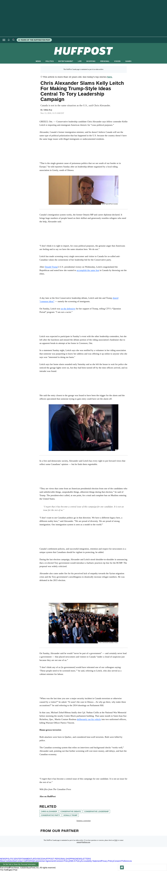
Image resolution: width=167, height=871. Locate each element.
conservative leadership (96, 811)
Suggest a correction (84, 821)
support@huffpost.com (83, 842)
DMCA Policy (75, 861)
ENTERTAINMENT (65, 61)
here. (109, 77)
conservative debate (70, 811)
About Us (4, 861)
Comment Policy (62, 861)
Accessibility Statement (91, 861)
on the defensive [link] (68, 308)
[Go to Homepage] (122, 867)
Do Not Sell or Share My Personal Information (19, 864)
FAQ (115, 840)
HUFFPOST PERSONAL (54, 859)
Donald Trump (51, 267)
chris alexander (49, 811)
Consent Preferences (122, 861)
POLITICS (50, 61)
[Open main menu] (3, 39)
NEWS (38, 61)
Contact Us (21, 861)
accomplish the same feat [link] (88, 270)
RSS (28, 861)
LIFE (80, 61)
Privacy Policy (107, 861)
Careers (37, 861)
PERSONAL (104, 61)
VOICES (117, 61)
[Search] (13, 40)
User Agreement (48, 861)
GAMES (128, 61)
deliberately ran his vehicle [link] (89, 719)
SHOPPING (90, 61)
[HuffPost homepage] (31, 857)
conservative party (50, 815)
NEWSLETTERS (83, 859)
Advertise (12, 861)
